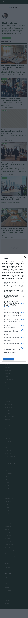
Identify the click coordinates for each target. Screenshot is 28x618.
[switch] (22, 286)
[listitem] (14, 283)
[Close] (25, 257)
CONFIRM (8, 359)
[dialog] (14, 309)
